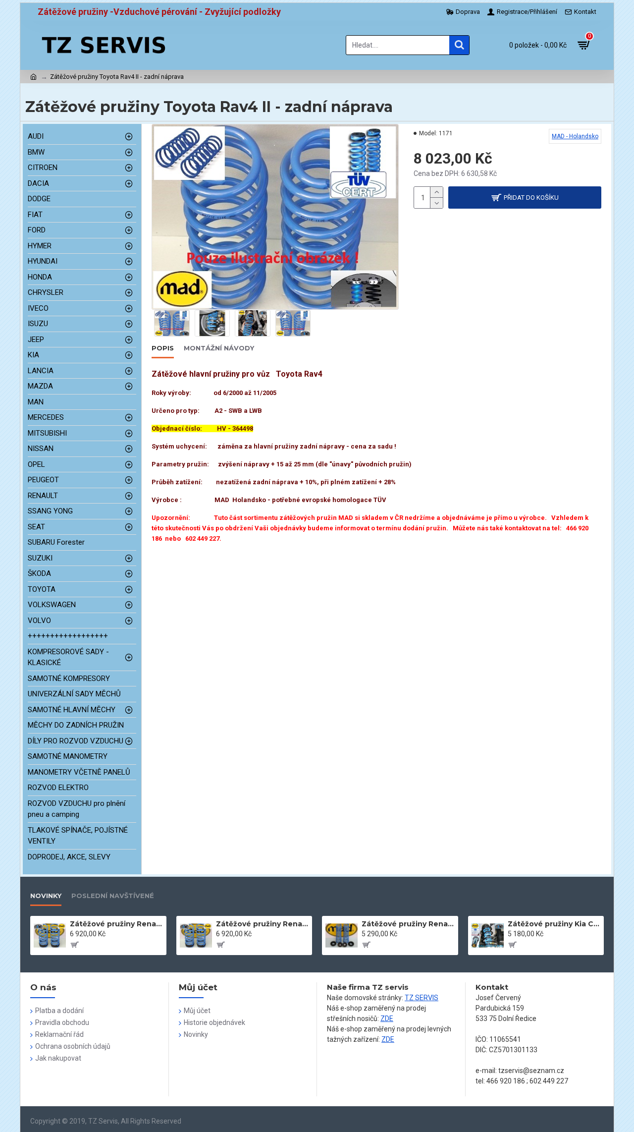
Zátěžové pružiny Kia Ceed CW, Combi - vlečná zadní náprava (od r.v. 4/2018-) (554, 923)
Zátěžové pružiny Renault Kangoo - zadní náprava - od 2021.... (262, 923)
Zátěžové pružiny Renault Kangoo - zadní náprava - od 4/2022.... (408, 923)
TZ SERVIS (421, 998)
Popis (163, 348)
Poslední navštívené (112, 896)
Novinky (45, 896)
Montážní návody (219, 348)
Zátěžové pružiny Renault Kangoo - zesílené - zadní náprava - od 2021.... (116, 923)
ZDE (386, 1018)
